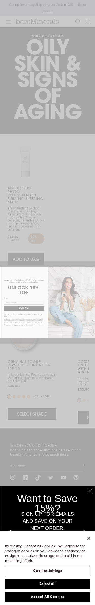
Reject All (47, 584)
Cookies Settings (47, 571)
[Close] (88, 538)
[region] (47, 568)
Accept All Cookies (47, 597)
